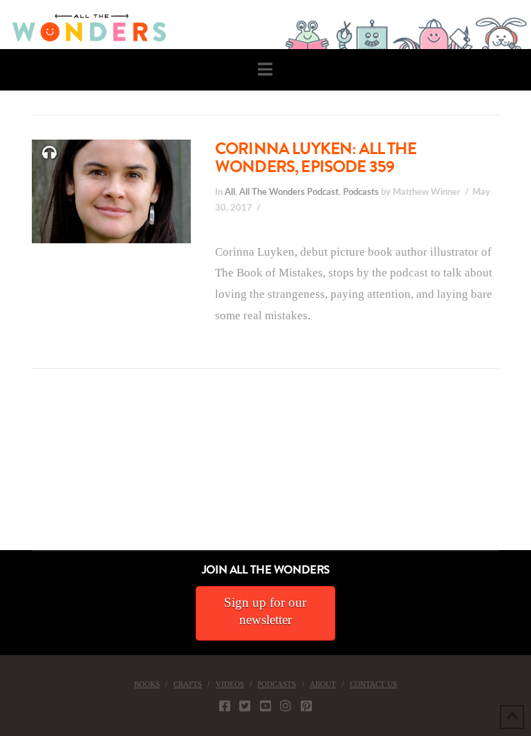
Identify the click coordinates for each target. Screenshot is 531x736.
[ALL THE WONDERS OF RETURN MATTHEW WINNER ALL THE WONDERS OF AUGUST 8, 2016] (13, 472)
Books (147, 684)
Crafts (188, 684)
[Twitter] (244, 705)
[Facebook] (224, 705)
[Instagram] (285, 705)
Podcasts (361, 192)
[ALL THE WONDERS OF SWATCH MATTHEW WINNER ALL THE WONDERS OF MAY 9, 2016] (14, 472)
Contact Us (373, 684)
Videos (230, 684)
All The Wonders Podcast (289, 192)
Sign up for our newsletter (265, 611)
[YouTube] (265, 705)
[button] (265, 69)
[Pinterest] (306, 705)
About (323, 684)
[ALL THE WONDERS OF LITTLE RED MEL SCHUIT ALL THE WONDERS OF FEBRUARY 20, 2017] (5, 472)
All (230, 192)
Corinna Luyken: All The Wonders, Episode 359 (315, 157)
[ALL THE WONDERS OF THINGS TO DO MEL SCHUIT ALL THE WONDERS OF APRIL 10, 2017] (2, 472)
